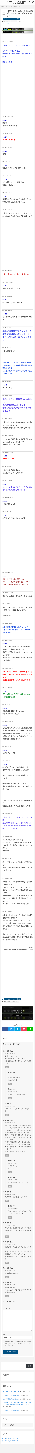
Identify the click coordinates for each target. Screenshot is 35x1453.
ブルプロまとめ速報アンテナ (11, 1441)
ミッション (14, 21)
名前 (4, 1334)
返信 (7, 1067)
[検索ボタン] (33, 2)
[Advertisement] (17, 92)
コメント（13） (6, 23)
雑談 (18, 18)
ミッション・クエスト (9, 18)
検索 (29, 1366)
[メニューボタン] (1, 2)
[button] (5, 1029)
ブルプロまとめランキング (10, 1439)
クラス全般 (7, 21)
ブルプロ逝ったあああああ (11, 1392)
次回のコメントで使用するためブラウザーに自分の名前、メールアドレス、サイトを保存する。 (18, 1343)
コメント (6, 1308)
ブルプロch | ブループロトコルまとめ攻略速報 (17, 2)
